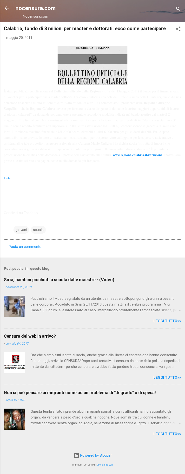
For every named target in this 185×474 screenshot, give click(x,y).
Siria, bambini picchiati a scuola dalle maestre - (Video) (59, 279)
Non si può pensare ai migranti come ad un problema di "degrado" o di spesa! (80, 392)
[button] (178, 30)
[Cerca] (178, 9)
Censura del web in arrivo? (30, 336)
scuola (38, 230)
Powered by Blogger (95, 455)
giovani (21, 230)
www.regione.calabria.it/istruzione (137, 154)
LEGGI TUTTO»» (167, 321)
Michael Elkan (104, 464)
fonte (7, 178)
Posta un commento (25, 246)
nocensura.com (35, 8)
